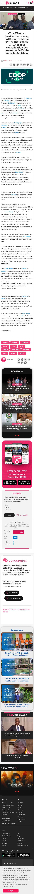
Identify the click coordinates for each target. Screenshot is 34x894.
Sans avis (8, 510)
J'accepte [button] (10, 891)
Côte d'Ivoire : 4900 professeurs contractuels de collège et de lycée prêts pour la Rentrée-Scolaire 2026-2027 (16, 9)
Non (7, 507)
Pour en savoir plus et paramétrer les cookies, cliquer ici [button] (15, 885)
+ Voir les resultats (21, 515)
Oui (7, 505)
